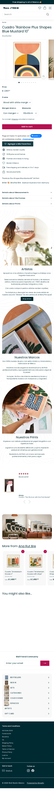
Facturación (6, 734)
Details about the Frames (13, 198)
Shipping (15, 119)
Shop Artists (27, 299)
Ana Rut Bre (6, 36)
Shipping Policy (7, 743)
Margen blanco (9, 108)
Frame (5, 97)
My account (6, 758)
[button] (25, 502)
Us (3, 740)
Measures (26, 108)
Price (4, 87)
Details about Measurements (15, 192)
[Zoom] (43, 76)
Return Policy (7, 746)
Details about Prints (11, 203)
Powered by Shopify (35, 783)
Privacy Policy (7, 752)
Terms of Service (8, 749)
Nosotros (5, 737)
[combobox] (27, 14)
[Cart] (45, 8)
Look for (5, 755)
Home (4, 22)
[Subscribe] (44, 663)
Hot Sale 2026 (7, 731)
